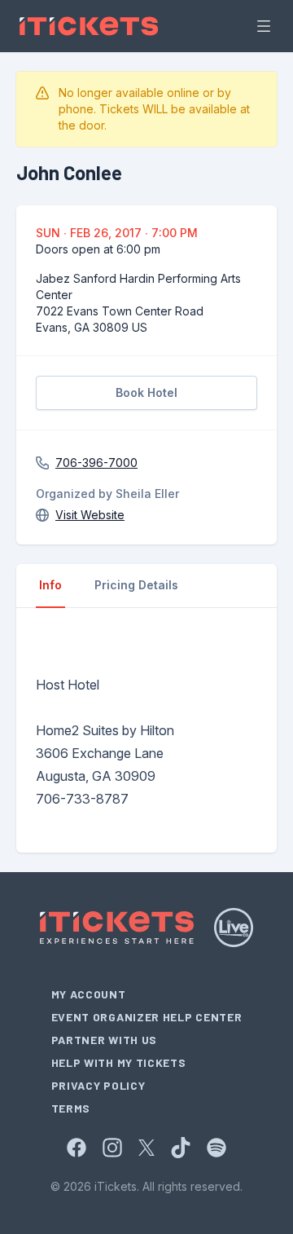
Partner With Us (104, 1040)
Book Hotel (146, 392)
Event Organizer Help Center (147, 1017)
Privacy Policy (98, 1085)
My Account (88, 994)
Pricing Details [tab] (136, 585)
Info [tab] (50, 585)
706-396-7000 (96, 462)
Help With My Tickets (118, 1062)
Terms (71, 1108)
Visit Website (90, 515)
